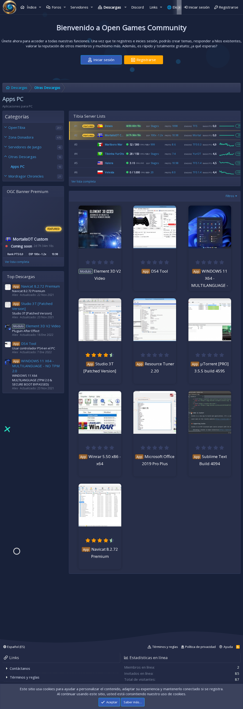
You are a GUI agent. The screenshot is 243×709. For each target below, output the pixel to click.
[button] (40, 7)
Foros (56, 7)
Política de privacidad (200, 647)
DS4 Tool (24, 343)
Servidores (79, 7)
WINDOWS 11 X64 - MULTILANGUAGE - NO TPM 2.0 (36, 365)
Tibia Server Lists (89, 116)
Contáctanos (20, 668)
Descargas (112, 7)
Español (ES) (15, 647)
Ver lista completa (17, 262)
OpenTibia (16, 127)
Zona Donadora (20, 137)
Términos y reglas (165, 647)
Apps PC (17, 166)
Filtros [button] (230, 196)
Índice (31, 7)
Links (154, 7)
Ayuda (228, 647)
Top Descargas (21, 276)
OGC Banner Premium (27, 191)
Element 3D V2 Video (37, 325)
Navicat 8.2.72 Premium (36, 286)
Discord (137, 7)
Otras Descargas (22, 156)
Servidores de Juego (25, 147)
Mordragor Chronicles (26, 176)
